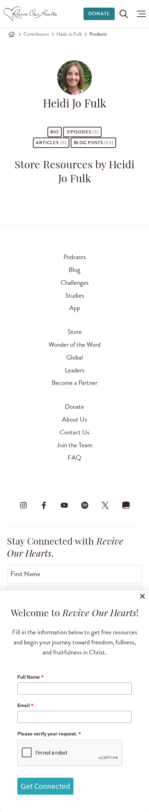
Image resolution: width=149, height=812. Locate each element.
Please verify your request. (49, 734)
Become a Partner (74, 383)
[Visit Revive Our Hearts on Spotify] (85, 505)
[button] (139, 14)
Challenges (75, 282)
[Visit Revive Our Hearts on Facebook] (43, 505)
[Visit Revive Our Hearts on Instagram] (23, 505)
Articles (51, 142)
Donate (99, 13)
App (74, 308)
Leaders (75, 370)
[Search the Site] (123, 13)
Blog (74, 270)
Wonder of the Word (74, 344)
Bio (54, 132)
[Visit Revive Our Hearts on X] (105, 505)
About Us (74, 419)
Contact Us (74, 432)
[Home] (11, 34)
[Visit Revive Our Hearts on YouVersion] (125, 505)
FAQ (74, 457)
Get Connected (45, 786)
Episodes (82, 132)
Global (74, 357)
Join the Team (74, 445)
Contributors (36, 34)
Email (25, 705)
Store (75, 332)
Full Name (30, 677)
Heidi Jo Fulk (69, 34)
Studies (74, 295)
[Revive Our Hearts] (31, 13)
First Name (25, 574)
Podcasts (74, 257)
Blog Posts (93, 142)
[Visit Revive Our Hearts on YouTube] (64, 505)
